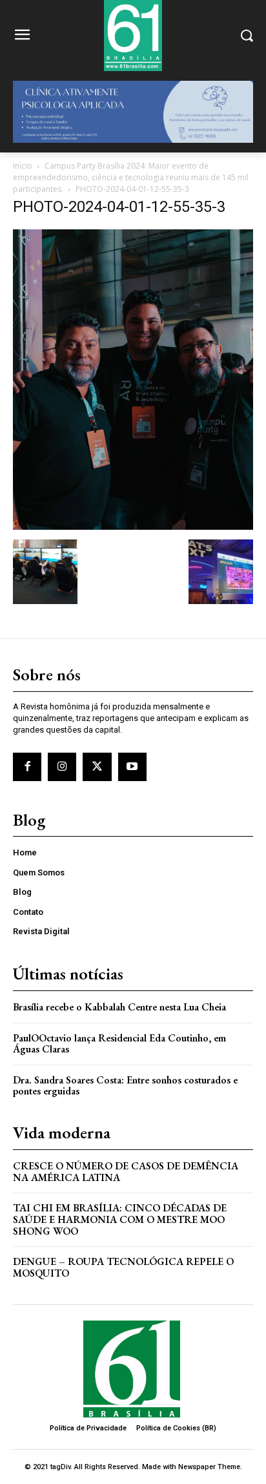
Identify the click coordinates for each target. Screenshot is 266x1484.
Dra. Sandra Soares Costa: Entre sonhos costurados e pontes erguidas (125, 1085)
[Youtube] (132, 767)
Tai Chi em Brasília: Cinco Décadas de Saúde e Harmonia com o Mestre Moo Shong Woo (120, 1219)
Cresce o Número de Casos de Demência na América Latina (125, 1171)
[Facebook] (27, 767)
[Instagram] (62, 767)
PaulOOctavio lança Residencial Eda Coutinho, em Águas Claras (119, 1043)
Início (22, 165)
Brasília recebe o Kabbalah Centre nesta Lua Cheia (119, 1007)
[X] (97, 767)
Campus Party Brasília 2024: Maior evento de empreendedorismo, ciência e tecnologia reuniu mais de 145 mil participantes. (131, 177)
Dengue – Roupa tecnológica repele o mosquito (123, 1267)
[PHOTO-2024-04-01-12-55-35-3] (133, 526)
